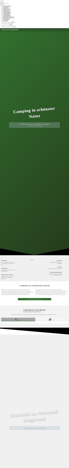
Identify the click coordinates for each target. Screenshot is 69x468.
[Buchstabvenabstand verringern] (13, 26)
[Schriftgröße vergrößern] (12, 23)
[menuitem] (63, 29)
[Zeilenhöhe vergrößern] (11, 25)
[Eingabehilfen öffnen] (1, 1)
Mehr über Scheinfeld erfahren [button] (34, 299)
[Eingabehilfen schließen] (3, 4)
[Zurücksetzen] (1, 4)
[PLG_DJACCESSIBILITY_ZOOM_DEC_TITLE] (12, 22)
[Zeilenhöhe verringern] (9, 25)
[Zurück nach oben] (67, 466)
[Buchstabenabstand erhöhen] (15, 26)
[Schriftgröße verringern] (10, 23)
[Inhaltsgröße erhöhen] (14, 22)
